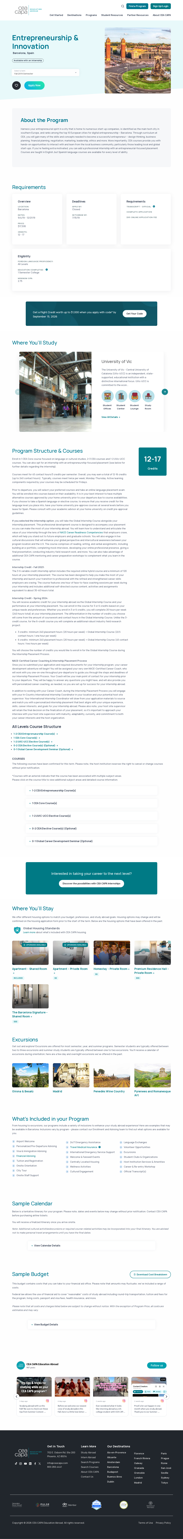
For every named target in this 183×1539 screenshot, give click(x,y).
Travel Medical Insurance (83, 1147)
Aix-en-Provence (116, 1452)
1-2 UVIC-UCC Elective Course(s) (32, 741)
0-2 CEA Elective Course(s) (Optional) (35, 745)
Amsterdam (113, 1462)
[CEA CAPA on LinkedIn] (30, 1463)
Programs (91, 15)
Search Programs (90, 1462)
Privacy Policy (163, 1522)
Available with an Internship (28, 60)
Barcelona (113, 1467)
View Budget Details (46, 1324)
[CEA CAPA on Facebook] (35, 1463)
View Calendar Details (47, 1245)
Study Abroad (88, 1452)
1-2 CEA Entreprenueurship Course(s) (35, 733)
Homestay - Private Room (110, 969)
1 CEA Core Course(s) (26, 737)
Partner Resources (138, 15)
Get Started (56, 15)
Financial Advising (25, 1156)
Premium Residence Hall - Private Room (151, 971)
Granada (139, 1468)
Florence (139, 1453)
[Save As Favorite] (16, 85)
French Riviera (142, 1458)
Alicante (111, 1457)
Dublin (110, 1481)
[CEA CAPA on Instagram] (20, 1463)
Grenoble (139, 1472)
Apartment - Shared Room (29, 969)
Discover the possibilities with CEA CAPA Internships (91, 883)
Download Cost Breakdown (152, 1274)
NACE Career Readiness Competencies (81, 532)
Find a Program (137, 6)
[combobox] (45, 72)
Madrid (138, 1482)
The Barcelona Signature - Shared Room (29, 1014)
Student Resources (112, 15)
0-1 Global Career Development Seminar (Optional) (42, 749)
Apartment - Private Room (70, 969)
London (138, 1477)
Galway (138, 1463)
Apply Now (34, 85)
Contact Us (87, 1476)
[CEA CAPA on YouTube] (25, 1463)
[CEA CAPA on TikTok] (14, 1463)
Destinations (74, 15)
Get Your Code (134, 313)
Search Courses (90, 1467)
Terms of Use (145, 1522)
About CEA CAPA (162, 15)
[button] (165, 392)
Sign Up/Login (160, 6)
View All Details (110, 417)
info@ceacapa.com (57, 1463)
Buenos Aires (114, 1476)
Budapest (112, 1471)
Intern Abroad (88, 1457)
